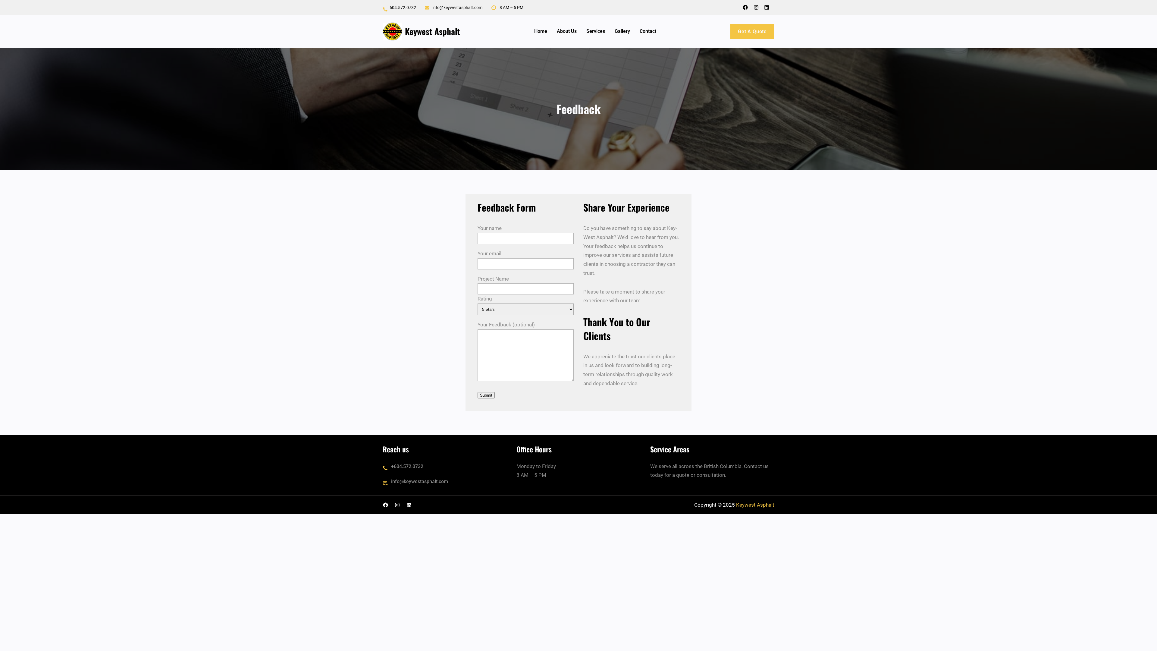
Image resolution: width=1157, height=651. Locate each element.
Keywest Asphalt (432, 31)
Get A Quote (752, 31)
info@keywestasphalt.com (419, 481)
